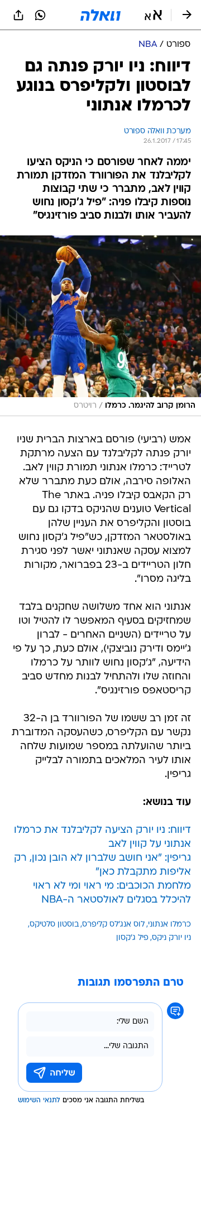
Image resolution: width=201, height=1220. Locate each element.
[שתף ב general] (18, 15)
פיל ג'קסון (132, 938)
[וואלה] (100, 15)
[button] (153, 15)
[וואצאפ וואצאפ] (40, 15)
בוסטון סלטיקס (54, 924)
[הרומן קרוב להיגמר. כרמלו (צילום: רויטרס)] (100, 325)
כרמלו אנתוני (169, 924)
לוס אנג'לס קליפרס (113, 924)
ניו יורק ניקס (171, 938)
